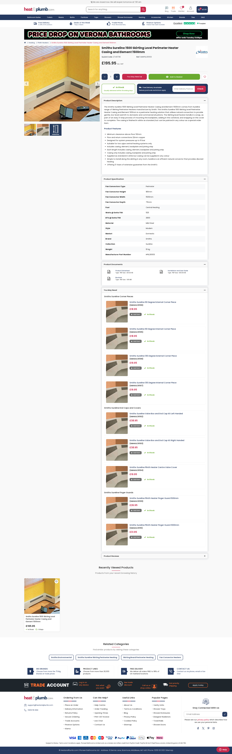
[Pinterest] (208, 728)
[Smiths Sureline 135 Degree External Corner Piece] (117, 365)
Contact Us (99, 724)
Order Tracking (101, 709)
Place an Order (71, 705)
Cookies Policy (130, 720)
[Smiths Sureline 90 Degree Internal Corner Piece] (117, 338)
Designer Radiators (161, 716)
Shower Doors (159, 724)
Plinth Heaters (43, 43)
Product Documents (113, 264)
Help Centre (99, 705)
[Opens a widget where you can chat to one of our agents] (223, 750)
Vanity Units (158, 705)
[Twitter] (203, 728)
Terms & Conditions (133, 709)
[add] (117, 77)
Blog (126, 713)
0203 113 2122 (33, 710)
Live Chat (98, 720)
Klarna (68, 728)
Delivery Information (74, 709)
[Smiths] (202, 52)
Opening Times (101, 713)
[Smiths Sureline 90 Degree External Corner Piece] (117, 311)
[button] (190, 9)
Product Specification (114, 179)
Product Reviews (111, 556)
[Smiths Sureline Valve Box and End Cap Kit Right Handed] (117, 450)
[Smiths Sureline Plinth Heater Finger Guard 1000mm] (117, 534)
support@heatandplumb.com (40, 705)
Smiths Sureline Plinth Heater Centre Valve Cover (153, 467)
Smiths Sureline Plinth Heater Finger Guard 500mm (154, 498)
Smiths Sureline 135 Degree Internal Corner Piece (153, 382)
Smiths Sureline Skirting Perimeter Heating (97, 657)
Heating (32, 43)
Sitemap (128, 724)
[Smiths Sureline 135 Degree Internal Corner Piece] (117, 392)
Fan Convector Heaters (170, 657)
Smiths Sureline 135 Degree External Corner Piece (153, 355)
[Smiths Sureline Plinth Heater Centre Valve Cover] (117, 477)
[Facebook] (198, 728)
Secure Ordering (72, 716)
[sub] (105, 77)
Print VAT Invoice (101, 716)
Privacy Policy (130, 716)
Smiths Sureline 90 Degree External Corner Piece (153, 302)
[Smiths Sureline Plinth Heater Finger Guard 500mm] (117, 508)
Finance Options (72, 724)
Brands (182, 17)
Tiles (193, 17)
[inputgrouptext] (143, 9)
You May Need (133, 76)
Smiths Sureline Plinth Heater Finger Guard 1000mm (154, 525)
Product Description (113, 100)
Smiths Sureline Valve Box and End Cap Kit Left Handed (156, 413)
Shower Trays (159, 709)
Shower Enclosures (161, 713)
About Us (128, 705)
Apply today (198, 685)
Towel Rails (158, 720)
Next (97, 83)
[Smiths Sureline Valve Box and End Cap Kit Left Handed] (117, 423)
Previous (26, 83)
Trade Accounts (72, 720)
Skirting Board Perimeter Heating (138, 657)
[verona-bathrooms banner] (116, 34)
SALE (203, 17)
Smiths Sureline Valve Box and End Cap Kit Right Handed (157, 440)
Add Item (136, 314)
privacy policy (203, 720)
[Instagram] (213, 728)
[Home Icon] (25, 42)
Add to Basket (175, 77)
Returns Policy (71, 713)
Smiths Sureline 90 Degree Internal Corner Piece (153, 329)
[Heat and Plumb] (39, 9)
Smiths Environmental (61, 657)
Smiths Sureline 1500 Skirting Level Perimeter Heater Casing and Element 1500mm (40, 619)
